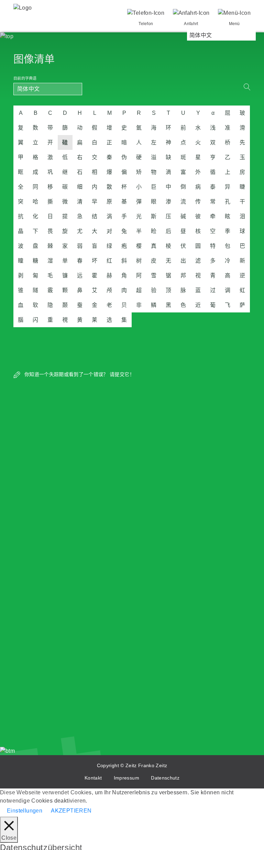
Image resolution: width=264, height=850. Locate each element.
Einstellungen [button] (24, 811)
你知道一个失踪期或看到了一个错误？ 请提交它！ (78, 374)
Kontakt (93, 778)
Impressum (126, 778)
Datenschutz (165, 778)
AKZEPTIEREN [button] (71, 811)
